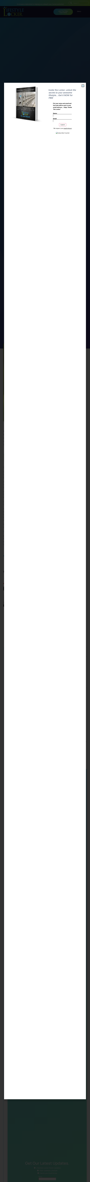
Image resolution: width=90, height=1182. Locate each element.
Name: (55, 113)
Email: (55, 118)
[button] (83, 86)
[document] (45, 591)
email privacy (68, 128)
